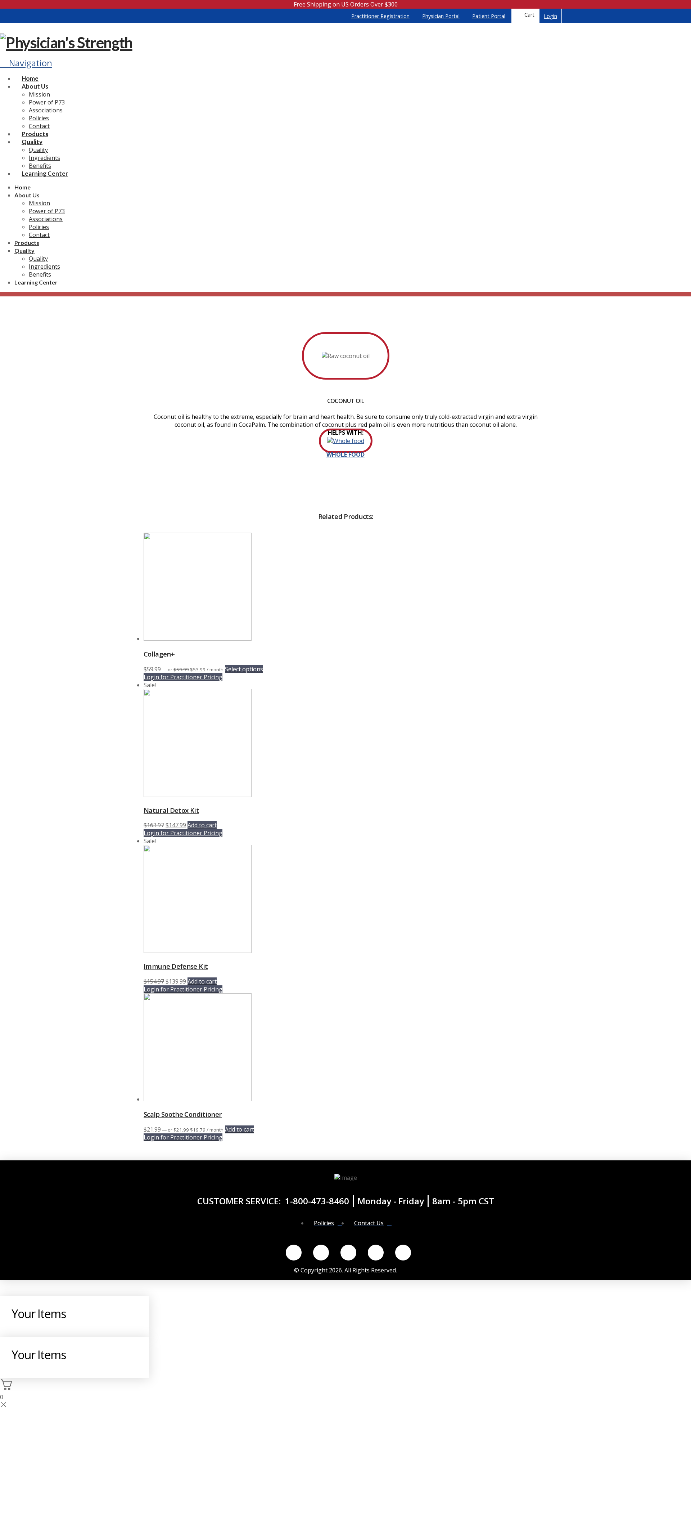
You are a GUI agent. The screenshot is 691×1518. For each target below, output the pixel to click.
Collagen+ (159, 653)
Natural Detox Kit (171, 810)
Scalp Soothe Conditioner (183, 1114)
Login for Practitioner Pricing (183, 677)
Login (550, 16)
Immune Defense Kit (176, 966)
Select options (244, 669)
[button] (525, 16)
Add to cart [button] (202, 825)
